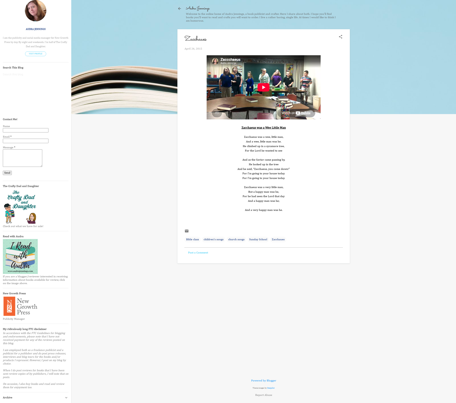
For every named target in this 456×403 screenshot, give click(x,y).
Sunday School (258, 239)
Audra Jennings (197, 8)
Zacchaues (278, 239)
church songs (236, 239)
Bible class (192, 239)
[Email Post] (187, 232)
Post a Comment (198, 252)
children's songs (214, 239)
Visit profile (35, 54)
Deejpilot (271, 388)
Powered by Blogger (263, 380)
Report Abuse (263, 395)
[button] (340, 37)
